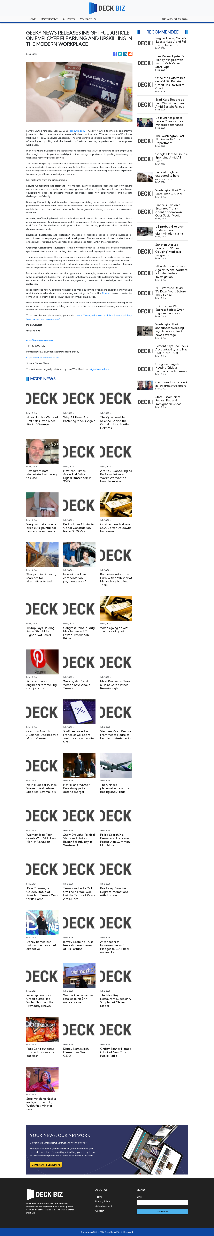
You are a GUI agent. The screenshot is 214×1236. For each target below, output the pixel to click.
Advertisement (103, 1206)
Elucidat (106, 293)
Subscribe (162, 1211)
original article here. (99, 369)
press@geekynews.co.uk (39, 339)
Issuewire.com (77, 130)
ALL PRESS (69, 19)
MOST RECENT (49, 19)
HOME (32, 19)
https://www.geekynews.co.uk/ (42, 357)
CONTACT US (88, 19)
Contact (99, 1210)
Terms (98, 1196)
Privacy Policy (102, 1201)
